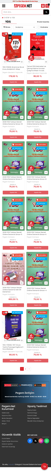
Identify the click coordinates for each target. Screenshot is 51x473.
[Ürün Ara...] (46, 12)
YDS (13, 18)
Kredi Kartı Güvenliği (8, 447)
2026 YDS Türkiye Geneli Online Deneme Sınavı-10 (13, 123)
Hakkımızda (5, 413)
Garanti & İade (32, 415)
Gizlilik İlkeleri (6, 438)
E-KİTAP (6, 18)
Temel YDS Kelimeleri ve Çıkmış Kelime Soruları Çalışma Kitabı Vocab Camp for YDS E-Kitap (36, 68)
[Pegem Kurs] (40, 385)
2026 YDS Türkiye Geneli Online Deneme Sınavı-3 (36, 346)
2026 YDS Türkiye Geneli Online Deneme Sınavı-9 (36, 123)
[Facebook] (29, 440)
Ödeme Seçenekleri (33, 418)
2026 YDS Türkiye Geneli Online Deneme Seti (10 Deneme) (12, 290)
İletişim (4, 424)
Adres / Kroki (6, 421)
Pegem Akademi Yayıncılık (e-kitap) (12, 72)
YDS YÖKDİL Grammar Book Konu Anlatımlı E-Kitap (13, 68)
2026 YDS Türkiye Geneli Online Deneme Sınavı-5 (12, 233)
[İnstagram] (41, 440)
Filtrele (7, 27)
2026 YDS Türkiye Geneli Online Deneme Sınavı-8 (36, 178)
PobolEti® (11, 464)
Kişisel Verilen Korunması (10, 441)
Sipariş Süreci (31, 410)
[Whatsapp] (46, 440)
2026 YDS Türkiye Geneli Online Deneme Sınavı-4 (37, 289)
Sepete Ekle (13, 82)
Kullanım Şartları (7, 444)
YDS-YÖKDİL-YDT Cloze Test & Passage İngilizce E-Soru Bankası (13, 347)
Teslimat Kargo (32, 413)
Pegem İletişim (24, 393)
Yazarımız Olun (6, 415)
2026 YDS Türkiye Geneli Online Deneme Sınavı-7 (12, 178)
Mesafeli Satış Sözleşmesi (35, 421)
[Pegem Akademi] (11, 385)
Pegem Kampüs (9, 126)
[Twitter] (35, 440)
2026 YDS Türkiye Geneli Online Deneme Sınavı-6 (36, 233)
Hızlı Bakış (22, 61)
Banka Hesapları (7, 418)
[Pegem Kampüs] (25, 385)
